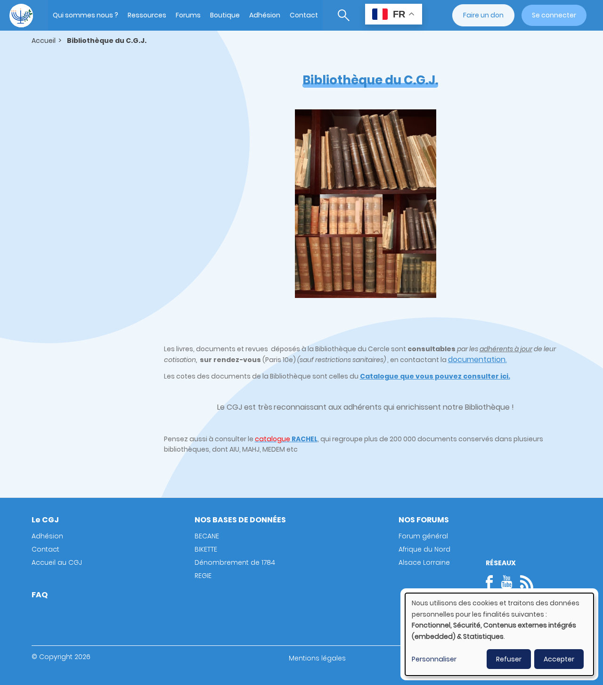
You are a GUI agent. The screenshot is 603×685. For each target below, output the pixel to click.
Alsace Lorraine (424, 562)
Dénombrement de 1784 (235, 562)
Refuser (509, 659)
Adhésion (264, 15)
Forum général (423, 536)
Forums (188, 15)
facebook (492, 581)
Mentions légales (317, 658)
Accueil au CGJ (57, 562)
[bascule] (344, 15)
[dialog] (499, 634)
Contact (304, 15)
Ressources (147, 15)
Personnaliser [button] (434, 659)
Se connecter (554, 15)
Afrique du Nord (424, 549)
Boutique (225, 15)
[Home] (21, 15)
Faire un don (483, 15)
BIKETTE (206, 549)
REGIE (203, 575)
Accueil (44, 40)
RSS (526, 581)
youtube (506, 581)
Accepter (559, 659)
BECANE (207, 536)
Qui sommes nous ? (85, 15)
